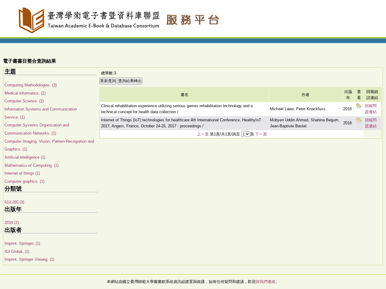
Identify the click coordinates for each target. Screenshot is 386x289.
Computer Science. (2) (24, 101)
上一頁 (203, 134)
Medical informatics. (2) (25, 93)
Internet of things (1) (22, 173)
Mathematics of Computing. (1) (32, 165)
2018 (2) (12, 222)
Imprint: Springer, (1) (22, 243)
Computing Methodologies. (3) (31, 85)
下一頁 (261, 134)
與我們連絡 (265, 281)
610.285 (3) (14, 202)
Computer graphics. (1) (24, 181)
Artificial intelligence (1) (25, 157)
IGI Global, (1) (17, 251)
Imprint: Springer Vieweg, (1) (29, 259)
